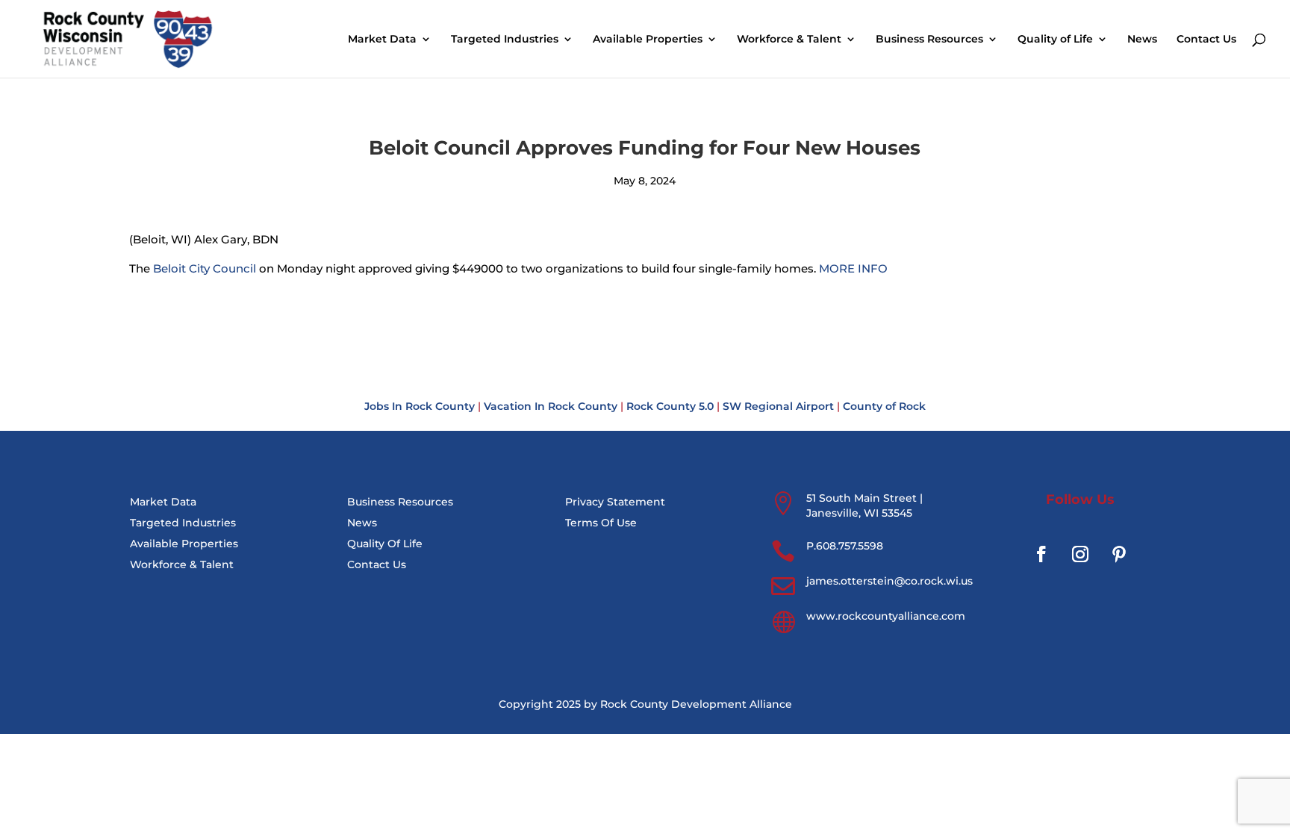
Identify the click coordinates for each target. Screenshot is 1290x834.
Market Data (382, 40)
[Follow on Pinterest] (1119, 554)
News (1142, 40)
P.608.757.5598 (844, 546)
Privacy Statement (615, 501)
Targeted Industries (504, 40)
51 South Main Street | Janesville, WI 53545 (864, 505)
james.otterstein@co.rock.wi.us (889, 581)
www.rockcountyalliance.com (885, 616)
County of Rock (884, 406)
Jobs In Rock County (419, 406)
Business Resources (929, 40)
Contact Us (1206, 40)
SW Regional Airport (778, 406)
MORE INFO (853, 268)
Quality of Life (1055, 40)
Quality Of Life (385, 543)
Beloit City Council (204, 268)
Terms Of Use (601, 522)
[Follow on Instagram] (1080, 554)
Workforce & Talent (789, 40)
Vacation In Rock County (550, 406)
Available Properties (647, 40)
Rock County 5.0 (670, 406)
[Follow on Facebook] (1041, 554)
